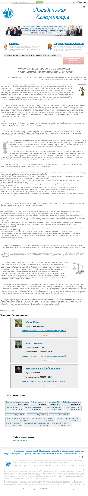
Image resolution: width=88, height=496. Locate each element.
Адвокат (58, 467)
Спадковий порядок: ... (14, 407)
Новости (54, 451)
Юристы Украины (44, 451)
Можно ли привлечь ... (14, 424)
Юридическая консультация (52, 473)
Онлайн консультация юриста (19, 486)
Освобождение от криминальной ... (37, 424)
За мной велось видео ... (53, 407)
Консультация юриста (19, 460)
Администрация (19, 451)
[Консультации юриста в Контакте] (79, 457)
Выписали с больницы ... (61, 424)
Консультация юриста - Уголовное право (19, 55)
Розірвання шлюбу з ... (39, 402)
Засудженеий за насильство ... (17, 402)
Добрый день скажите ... (72, 402)
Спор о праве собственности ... (43, 418)
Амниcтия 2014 (54, 402)
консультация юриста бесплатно (44, 481)
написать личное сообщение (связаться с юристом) (44, 331)
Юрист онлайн (78, 481)
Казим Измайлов (34, 343)
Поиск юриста (39, 55)
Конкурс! (14, 43)
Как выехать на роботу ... (15, 413)
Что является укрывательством (18, 418)
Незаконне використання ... (37, 413)
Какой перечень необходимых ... (68, 418)
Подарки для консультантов (69, 43)
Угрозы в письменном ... (33, 407)
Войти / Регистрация (80, 2)
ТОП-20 (35, 451)
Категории (29, 451)
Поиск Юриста (79, 451)
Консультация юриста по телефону (29, 475)
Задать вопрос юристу (20, 465)
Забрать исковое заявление (59, 413)
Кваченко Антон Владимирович (43, 368)
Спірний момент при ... (72, 407)
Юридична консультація (66, 451)
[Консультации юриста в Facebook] (82, 457)
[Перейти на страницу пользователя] (18, 328)
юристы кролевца (20, 440)
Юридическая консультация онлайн (48, 484)
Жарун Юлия (32, 322)
